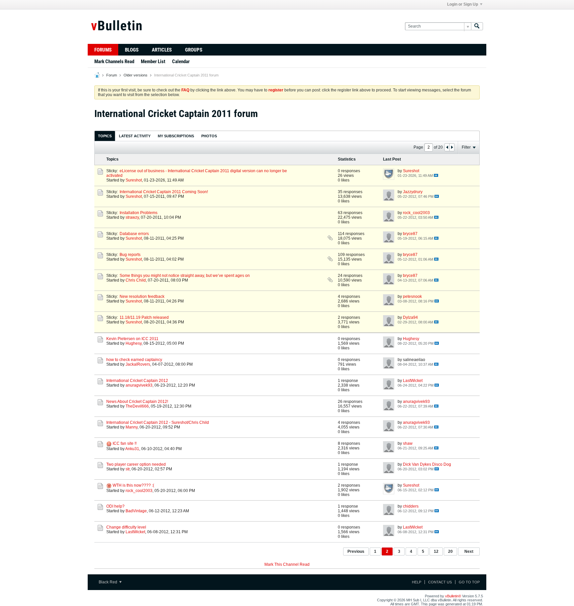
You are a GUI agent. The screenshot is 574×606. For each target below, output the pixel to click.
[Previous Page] (447, 147)
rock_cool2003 (416, 212)
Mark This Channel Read (287, 564)
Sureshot (134, 180)
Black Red (108, 582)
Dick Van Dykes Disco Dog (427, 464)
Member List (153, 61)
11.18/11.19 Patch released (144, 317)
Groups (193, 50)
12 (436, 551)
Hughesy (134, 343)
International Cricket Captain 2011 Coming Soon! (164, 191)
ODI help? (115, 506)
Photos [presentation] (209, 136)
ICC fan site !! (125, 443)
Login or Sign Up (462, 4)
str (128, 469)
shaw (408, 443)
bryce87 (410, 233)
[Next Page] (451, 147)
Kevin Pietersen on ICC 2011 (132, 338)
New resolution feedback (142, 296)
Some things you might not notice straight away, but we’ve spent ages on (185, 275)
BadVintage (136, 511)
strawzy (132, 217)
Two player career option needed (136, 464)
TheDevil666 (137, 406)
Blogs (132, 50)
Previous (355, 551)
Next (468, 551)
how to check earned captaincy (134, 359)
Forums (103, 50)
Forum (111, 75)
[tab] (104, 136)
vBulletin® (453, 596)
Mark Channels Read (114, 61)
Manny (132, 427)
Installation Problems (138, 212)
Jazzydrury (413, 191)
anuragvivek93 (139, 385)
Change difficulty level (126, 527)
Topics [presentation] (105, 136)
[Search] (477, 26)
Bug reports (130, 254)
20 (450, 551)
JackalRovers (138, 364)
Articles (162, 50)
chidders (411, 506)
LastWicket (413, 380)
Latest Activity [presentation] (134, 136)
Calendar (181, 61)
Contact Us (440, 582)
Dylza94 (410, 317)
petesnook (412, 296)
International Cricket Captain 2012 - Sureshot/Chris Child (157, 422)
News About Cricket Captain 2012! (137, 401)
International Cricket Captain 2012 (137, 380)
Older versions (135, 75)
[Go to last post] (436, 175)
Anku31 (132, 448)
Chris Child (136, 280)
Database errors (134, 233)
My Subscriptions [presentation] (176, 136)
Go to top (469, 582)
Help (416, 582)
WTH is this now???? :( (133, 485)
